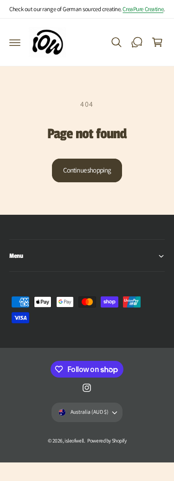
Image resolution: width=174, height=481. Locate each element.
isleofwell (74, 440)
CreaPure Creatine (142, 9)
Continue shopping (87, 170)
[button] (15, 42)
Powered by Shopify (106, 440)
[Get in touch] (137, 42)
